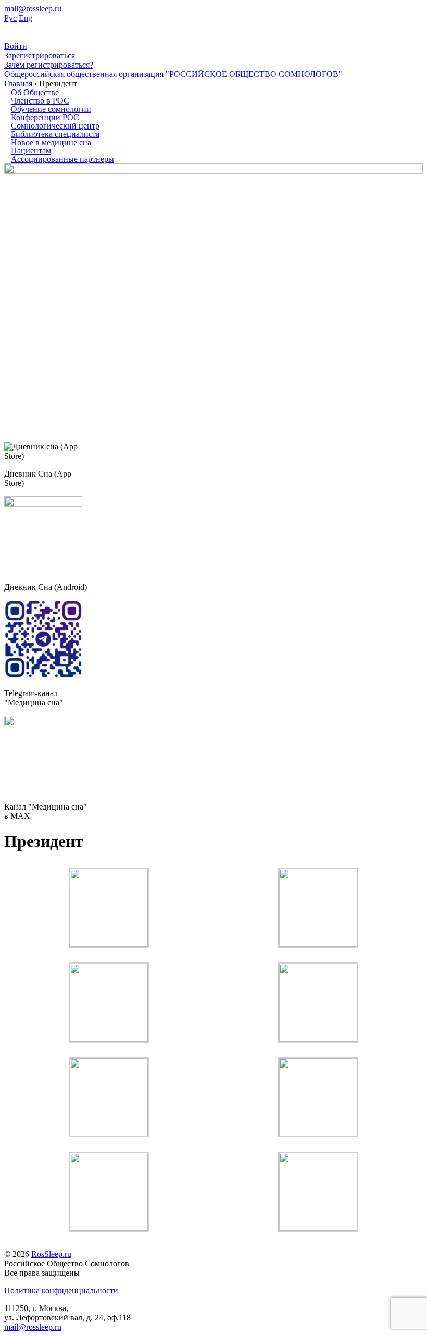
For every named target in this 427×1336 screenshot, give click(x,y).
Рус (10, 18)
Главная (18, 83)
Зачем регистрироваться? (48, 64)
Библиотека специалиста (55, 134)
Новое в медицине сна (51, 142)
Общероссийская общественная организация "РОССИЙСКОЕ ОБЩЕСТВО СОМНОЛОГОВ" (173, 74)
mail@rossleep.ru (32, 8)
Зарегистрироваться (39, 55)
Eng (25, 18)
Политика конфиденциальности (61, 1290)
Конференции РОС (45, 117)
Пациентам (31, 150)
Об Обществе (35, 92)
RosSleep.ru (51, 1254)
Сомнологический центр (55, 125)
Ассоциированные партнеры (62, 159)
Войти (15, 46)
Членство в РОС (40, 100)
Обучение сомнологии (51, 109)
